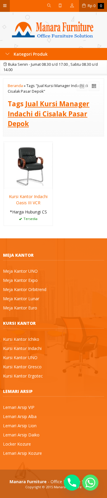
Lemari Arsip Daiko (21, 435)
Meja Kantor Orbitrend (24, 289)
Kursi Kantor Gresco (22, 367)
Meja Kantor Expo (20, 280)
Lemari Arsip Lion (20, 425)
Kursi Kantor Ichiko (21, 339)
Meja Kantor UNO (20, 271)
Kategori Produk (30, 54)
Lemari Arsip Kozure (22, 453)
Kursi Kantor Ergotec (23, 376)
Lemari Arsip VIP (18, 407)
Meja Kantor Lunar (21, 298)
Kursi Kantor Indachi (22, 348)
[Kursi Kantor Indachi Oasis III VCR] (28, 165)
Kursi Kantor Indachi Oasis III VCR (28, 199)
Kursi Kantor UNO (20, 357)
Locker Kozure (17, 444)
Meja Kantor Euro (20, 308)
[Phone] (72, 483)
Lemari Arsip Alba (20, 416)
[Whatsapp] (90, 483)
